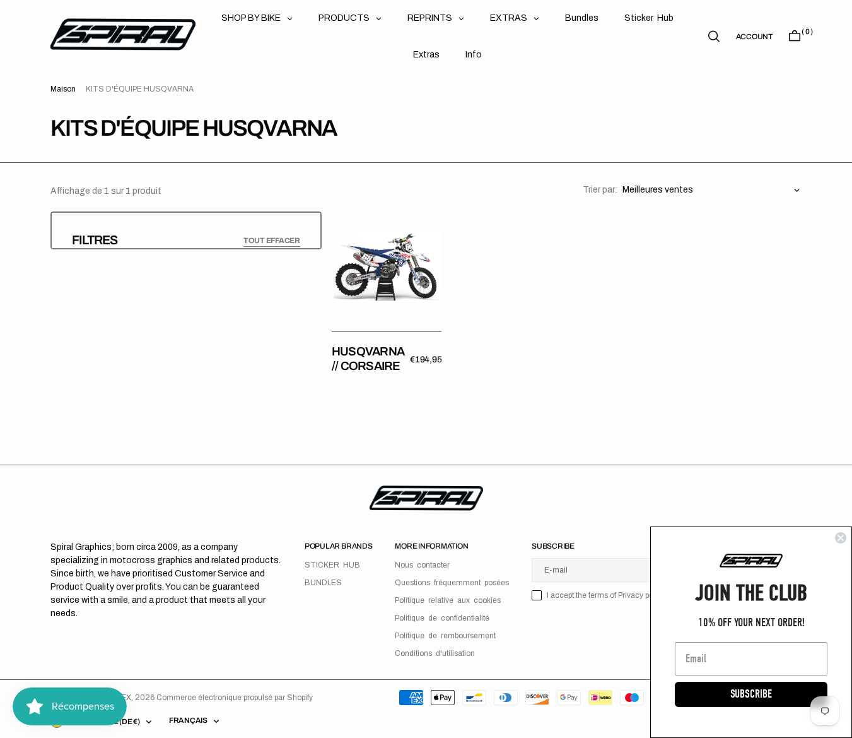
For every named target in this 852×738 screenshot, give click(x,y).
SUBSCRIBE (751, 694)
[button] (754, 36)
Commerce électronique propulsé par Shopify (234, 697)
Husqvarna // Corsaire (368, 358)
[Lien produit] (386, 266)
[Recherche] (714, 36)
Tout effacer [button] (271, 240)
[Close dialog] (840, 538)
